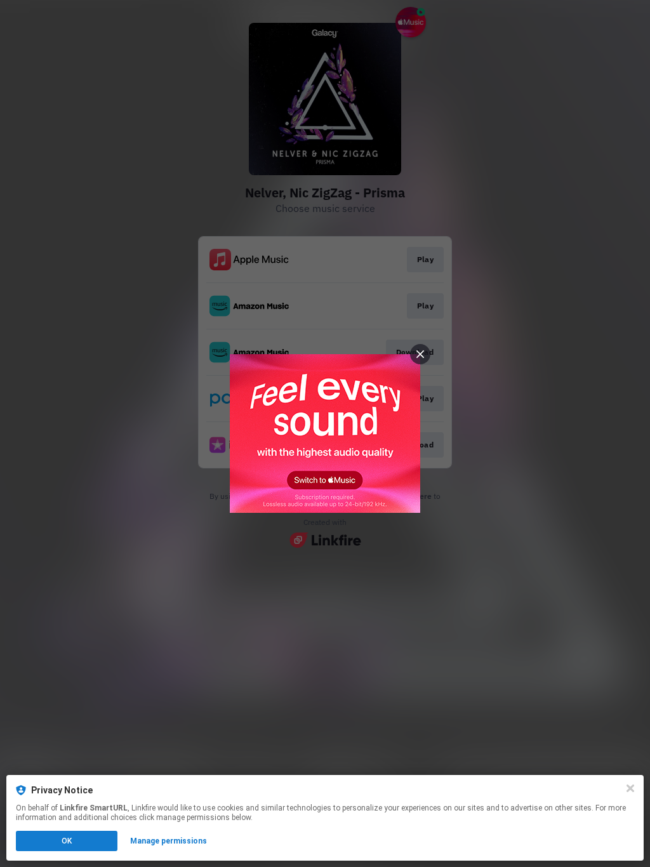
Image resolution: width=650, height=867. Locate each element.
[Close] (630, 788)
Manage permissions (168, 841)
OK (67, 841)
